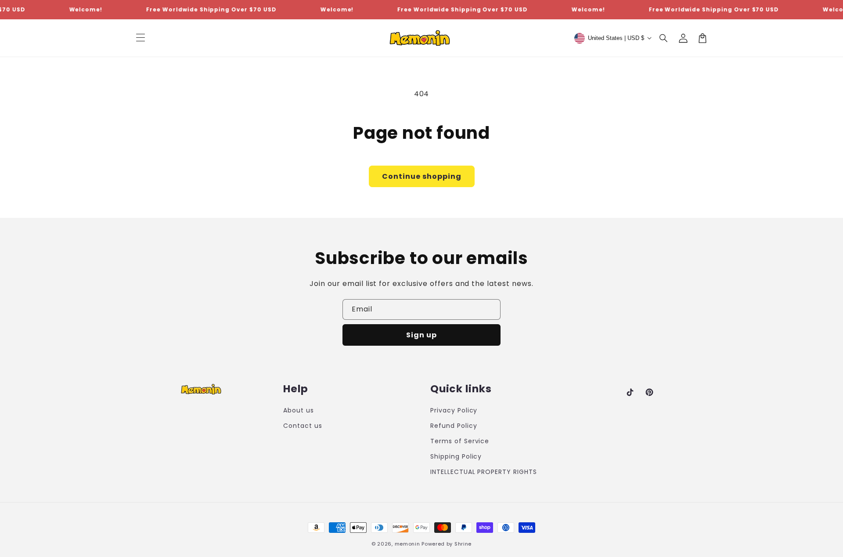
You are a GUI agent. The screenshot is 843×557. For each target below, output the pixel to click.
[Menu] (140, 38)
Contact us (302, 425)
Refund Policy (453, 425)
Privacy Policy (453, 410)
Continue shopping (421, 176)
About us (298, 410)
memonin (407, 543)
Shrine (463, 543)
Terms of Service (459, 441)
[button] (664, 38)
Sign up (421, 335)
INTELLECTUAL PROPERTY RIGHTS (483, 471)
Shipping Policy (456, 456)
